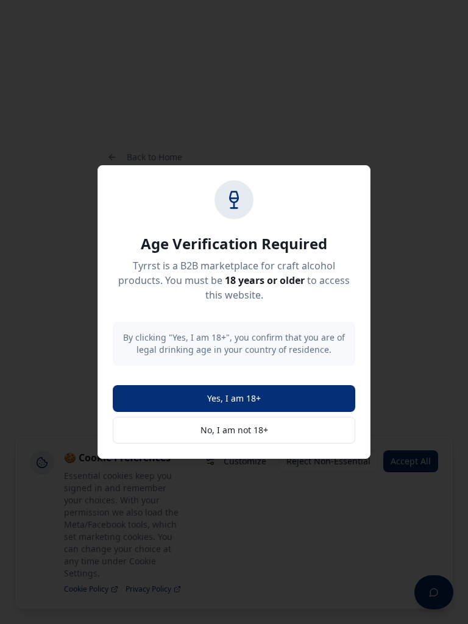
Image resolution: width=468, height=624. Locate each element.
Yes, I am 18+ (234, 398)
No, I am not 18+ (234, 430)
